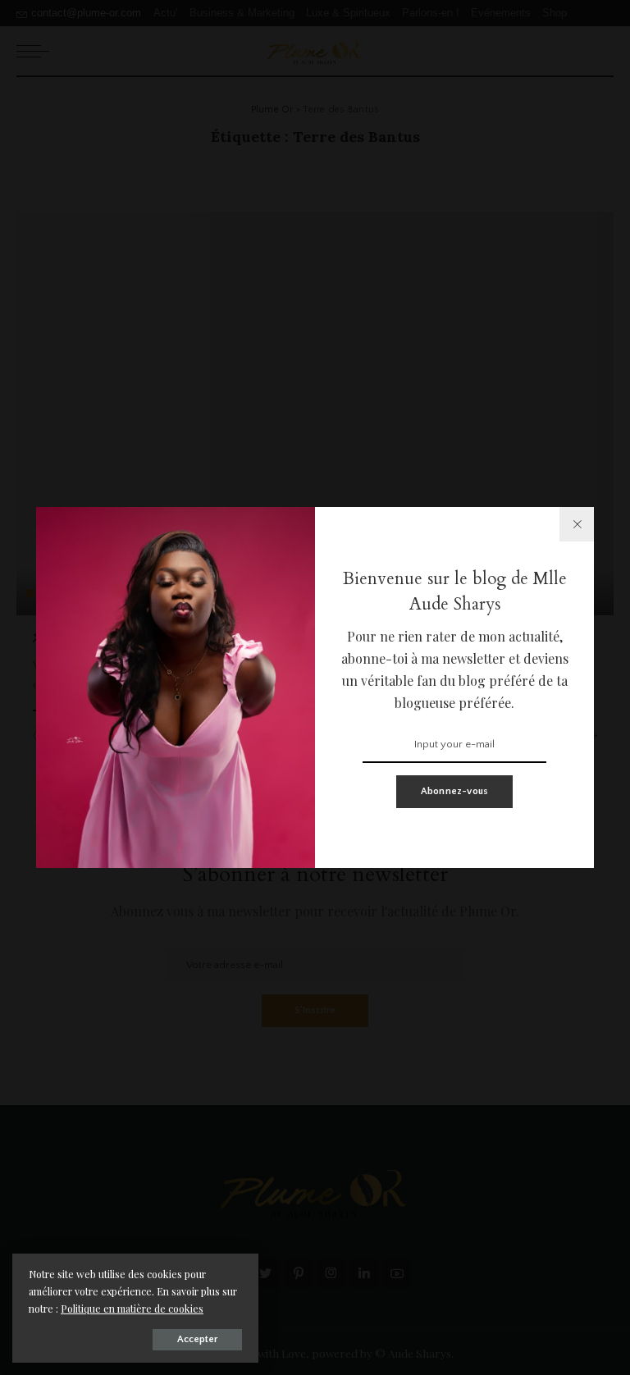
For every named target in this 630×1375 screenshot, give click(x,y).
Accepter (197, 1339)
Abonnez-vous (455, 791)
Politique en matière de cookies (132, 1308)
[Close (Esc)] (576, 524)
